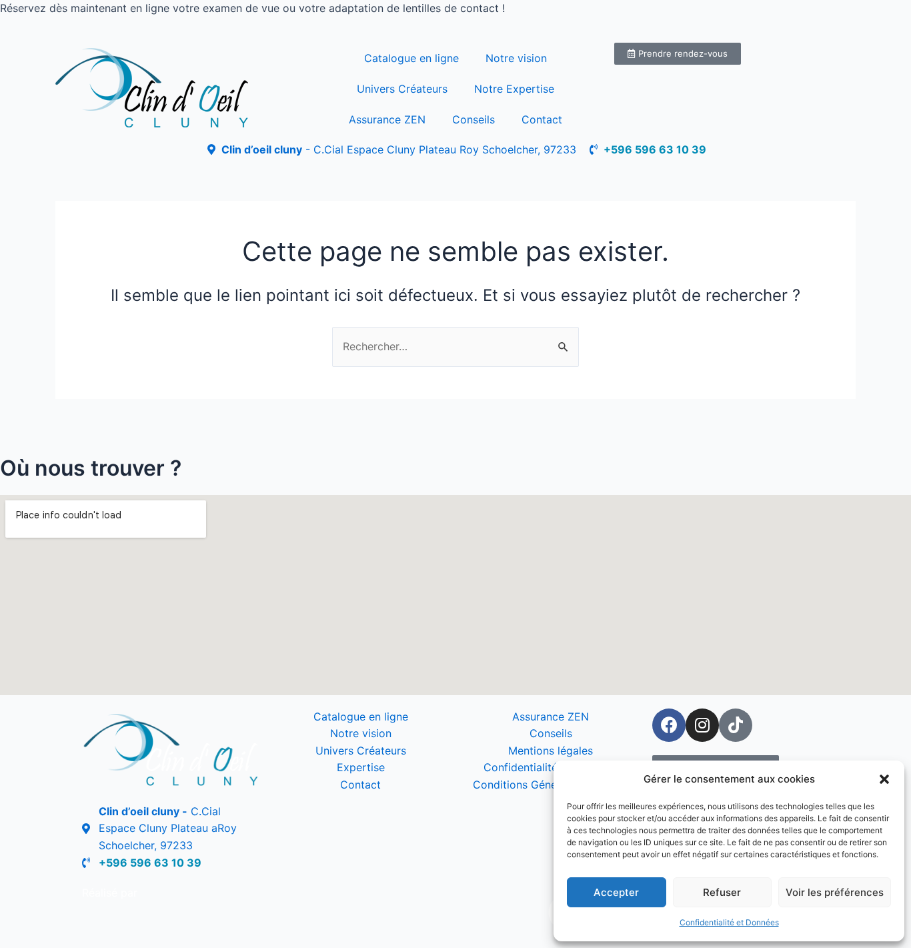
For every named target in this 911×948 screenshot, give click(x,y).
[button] (884, 779)
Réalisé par (109, 892)
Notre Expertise (514, 88)
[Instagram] (702, 725)
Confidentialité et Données (729, 922)
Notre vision (516, 58)
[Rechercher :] (455, 346)
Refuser (722, 892)
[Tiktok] (735, 725)
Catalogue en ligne (411, 58)
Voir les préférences (835, 892)
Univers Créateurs (402, 88)
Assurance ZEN (387, 119)
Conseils (473, 119)
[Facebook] (669, 725)
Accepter (616, 892)
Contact (542, 119)
